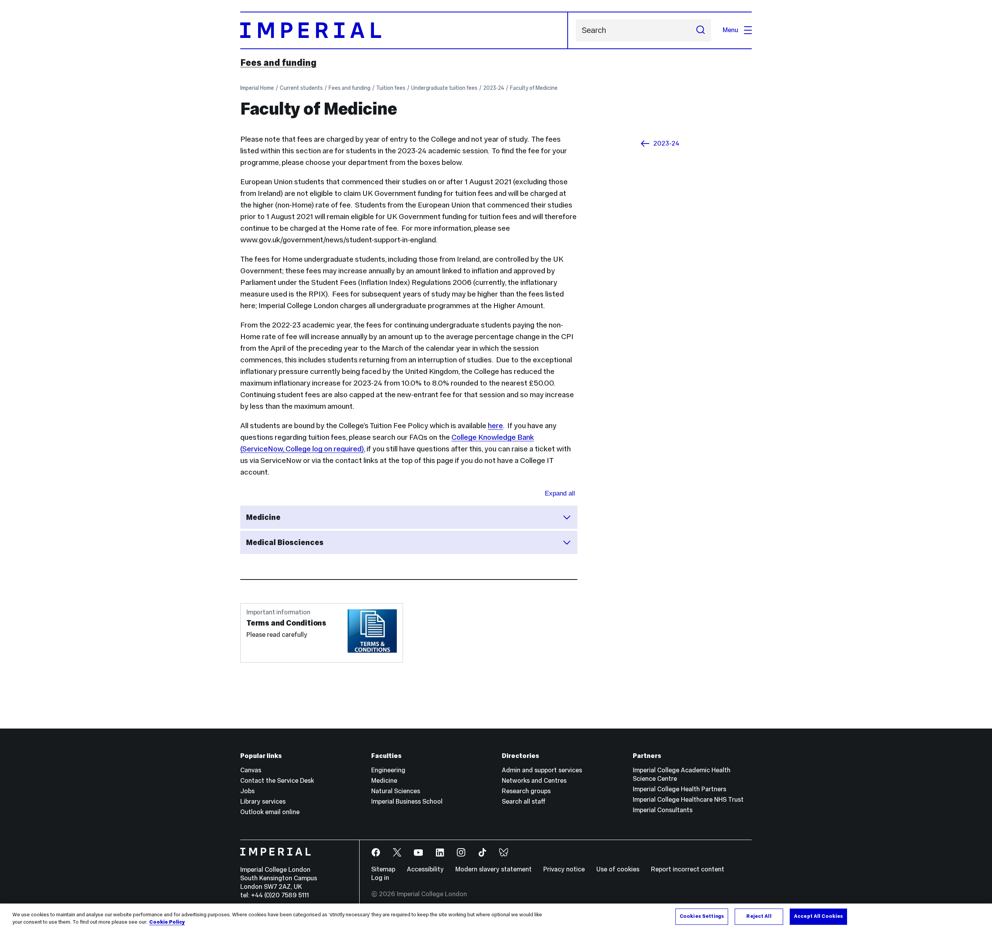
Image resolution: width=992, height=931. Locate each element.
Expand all (560, 493)
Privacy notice (564, 869)
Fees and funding (278, 62)
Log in (380, 878)
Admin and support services (542, 770)
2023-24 (493, 87)
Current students (301, 87)
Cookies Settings (702, 916)
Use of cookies (617, 869)
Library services (263, 801)
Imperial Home (257, 87)
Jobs (247, 791)
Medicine (263, 517)
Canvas (250, 770)
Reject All (758, 916)
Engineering (388, 770)
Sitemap (383, 869)
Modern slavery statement (493, 869)
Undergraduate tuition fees (444, 87)
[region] (496, 917)
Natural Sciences (395, 791)
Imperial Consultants (662, 810)
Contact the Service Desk (277, 781)
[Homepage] (404, 30)
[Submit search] (700, 30)
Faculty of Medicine (534, 87)
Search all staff (524, 801)
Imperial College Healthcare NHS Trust (688, 800)
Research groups (526, 791)
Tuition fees (390, 87)
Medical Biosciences (285, 542)
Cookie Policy (167, 922)
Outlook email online (270, 812)
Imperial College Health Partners (679, 789)
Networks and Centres (534, 781)
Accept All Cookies (818, 916)
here (495, 425)
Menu (730, 30)
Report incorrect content (687, 869)
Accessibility (425, 869)
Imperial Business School (407, 801)
